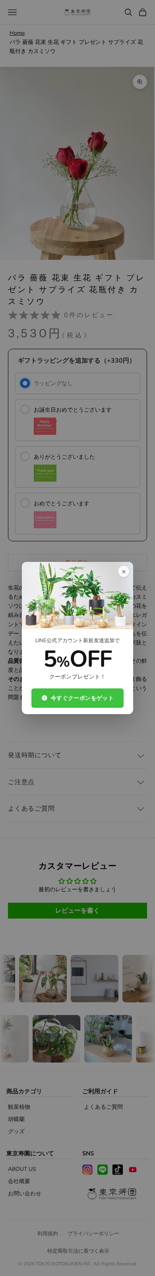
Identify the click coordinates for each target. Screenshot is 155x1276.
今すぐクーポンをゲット (82, 698)
